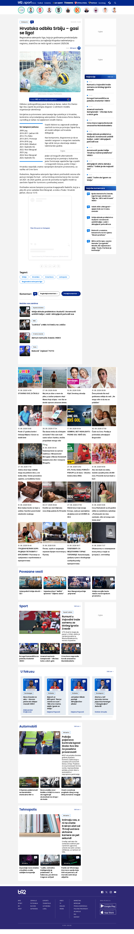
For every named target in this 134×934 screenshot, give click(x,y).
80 (88, 241)
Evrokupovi (99, 693)
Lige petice (25, 652)
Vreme (62, 909)
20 (28, 347)
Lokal (45, 909)
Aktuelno (66, 732)
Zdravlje (33, 900)
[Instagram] (111, 892)
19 (27, 321)
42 (28, 334)
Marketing (77, 900)
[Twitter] (106, 892)
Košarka (47, 3)
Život (20, 909)
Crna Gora (49, 277)
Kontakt (77, 917)
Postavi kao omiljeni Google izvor (43, 99)
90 (32, 22)
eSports (45, 900)
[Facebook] (102, 892)
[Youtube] (115, 892)
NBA (34, 321)
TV (60, 903)
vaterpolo (63, 277)
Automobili (46, 906)
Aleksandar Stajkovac (28, 711)
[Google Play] (108, 906)
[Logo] (25, 3)
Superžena (34, 909)
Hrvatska (35, 277)
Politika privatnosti (81, 909)
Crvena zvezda (38, 334)
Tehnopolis (47, 903)
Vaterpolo (24, 22)
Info (19, 900)
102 (88, 230)
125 (88, 207)
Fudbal (40, 3)
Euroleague (103, 3)
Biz (19, 906)
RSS (75, 914)
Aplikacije (77, 911)
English (62, 906)
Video (62, 900)
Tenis (34, 347)
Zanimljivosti (68, 785)
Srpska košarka (38, 308)
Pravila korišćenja (80, 906)
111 (28, 308)
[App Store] (108, 912)
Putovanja (34, 903)
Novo (34, 3)
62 (108, 681)
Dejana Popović (53, 712)
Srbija (24, 277)
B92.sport (73, 48)
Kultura (33, 906)
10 (84, 681)
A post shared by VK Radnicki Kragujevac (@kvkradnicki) (50, 256)
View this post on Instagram (40, 228)
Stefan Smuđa (101, 712)
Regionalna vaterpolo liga (32, 282)
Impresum (77, 903)
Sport (20, 903)
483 (88, 194)
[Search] (115, 3)
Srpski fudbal (67, 612)
